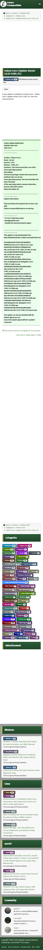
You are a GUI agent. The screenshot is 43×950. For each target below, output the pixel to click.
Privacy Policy (26, 947)
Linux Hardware (27, 586)
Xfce (34, 637)
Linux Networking (26, 590)
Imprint (4, 947)
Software (25, 626)
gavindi (16, 909)
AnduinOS (21, 549)
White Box (23, 637)
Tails (19, 634)
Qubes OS (9, 615)
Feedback (9, 568)
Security (9, 623)
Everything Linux (12, 564)
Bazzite (22, 553)
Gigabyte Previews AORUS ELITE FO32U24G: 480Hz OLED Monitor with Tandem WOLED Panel (19, 757)
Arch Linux (9, 553)
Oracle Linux (10, 608)
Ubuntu (31, 634)
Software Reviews (11, 630)
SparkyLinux (28, 630)
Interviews (10, 579)
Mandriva (24, 597)
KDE (22, 579)
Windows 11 (10, 738)
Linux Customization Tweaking (16, 582)
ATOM (38, 947)
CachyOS (35, 553)
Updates (9, 637)
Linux (33, 579)
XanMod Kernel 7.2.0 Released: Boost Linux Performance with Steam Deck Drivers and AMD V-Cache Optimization (19, 801)
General (23, 568)
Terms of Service (13, 947)
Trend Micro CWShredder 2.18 (27, 335)
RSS (33, 947)
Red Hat (22, 615)
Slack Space (24, 623)
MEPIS (24, 601)
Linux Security (10, 593)
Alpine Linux (25, 546)
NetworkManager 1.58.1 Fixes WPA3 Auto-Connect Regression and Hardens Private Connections (19, 830)
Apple (9, 852)
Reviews (9, 619)
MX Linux (9, 604)
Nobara (21, 604)
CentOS (9, 556)
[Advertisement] (21, 43)
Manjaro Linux (11, 601)
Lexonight (17, 918)
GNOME (22, 571)
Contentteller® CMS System (19, 942)
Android (9, 549)
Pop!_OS (8, 612)
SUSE (8, 634)
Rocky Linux (24, 619)
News (6, 89)
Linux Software (27, 593)
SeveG (16, 928)
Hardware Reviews (25, 575)
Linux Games (10, 586)
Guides (34, 571)
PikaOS (24, 608)
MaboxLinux (10, 597)
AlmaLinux (10, 546)
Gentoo (9, 571)
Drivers (22, 560)
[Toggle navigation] (39, 4)
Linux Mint (9, 590)
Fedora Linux (11, 79)
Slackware (10, 626)
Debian (9, 560)
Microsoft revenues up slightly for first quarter (22, 331)
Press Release (23, 612)
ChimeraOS (22, 556)
